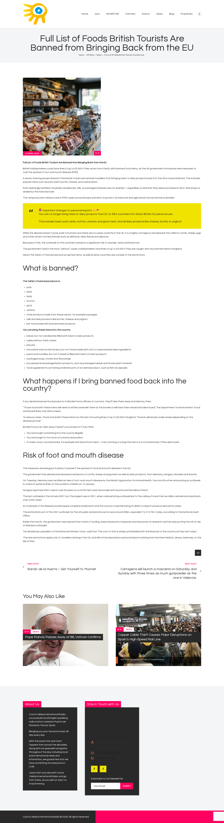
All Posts (90, 55)
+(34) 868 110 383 (105, 758)
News (98, 55)
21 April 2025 (32, 153)
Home (81, 55)
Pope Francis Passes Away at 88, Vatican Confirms (63, 637)
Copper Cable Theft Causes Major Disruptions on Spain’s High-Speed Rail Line (155, 637)
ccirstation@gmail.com (108, 753)
